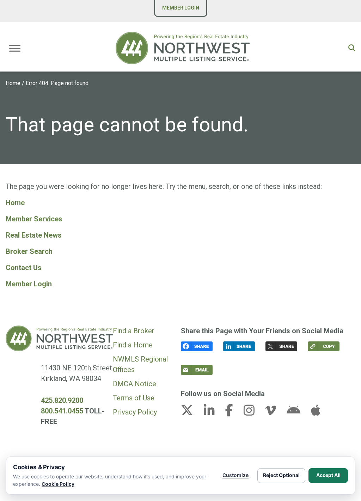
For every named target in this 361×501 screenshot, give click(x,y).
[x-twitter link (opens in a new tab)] (191, 412)
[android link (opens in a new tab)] (298, 412)
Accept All (328, 475)
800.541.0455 (62, 411)
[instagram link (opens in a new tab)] (253, 412)
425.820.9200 (62, 400)
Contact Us (24, 267)
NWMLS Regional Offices (140, 364)
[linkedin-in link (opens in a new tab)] (214, 412)
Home (13, 83)
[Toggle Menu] (14, 48)
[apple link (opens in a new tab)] (315, 412)
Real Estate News (34, 235)
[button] (351, 48)
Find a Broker (133, 331)
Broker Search (29, 251)
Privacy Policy (135, 412)
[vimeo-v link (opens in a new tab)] (275, 412)
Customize (235, 475)
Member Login (180, 8)
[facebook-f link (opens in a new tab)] (233, 412)
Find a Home (133, 345)
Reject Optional (281, 475)
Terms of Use (133, 398)
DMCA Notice (134, 384)
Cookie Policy (58, 484)
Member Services (34, 219)
